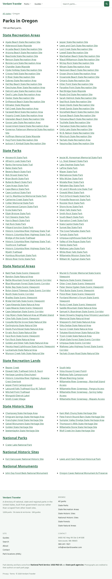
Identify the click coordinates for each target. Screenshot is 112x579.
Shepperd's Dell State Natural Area (77, 321)
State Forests (64, 521)
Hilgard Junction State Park (19, 227)
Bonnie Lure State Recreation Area (23, 63)
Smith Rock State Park (71, 213)
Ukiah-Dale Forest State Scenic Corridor (80, 339)
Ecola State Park (13, 209)
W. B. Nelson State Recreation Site (77, 132)
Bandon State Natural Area (19, 276)
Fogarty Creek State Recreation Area (24, 115)
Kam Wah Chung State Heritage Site (78, 413)
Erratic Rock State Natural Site (20, 332)
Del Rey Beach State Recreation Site (23, 84)
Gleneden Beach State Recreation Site (24, 119)
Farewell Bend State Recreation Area (24, 111)
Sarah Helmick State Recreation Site (78, 98)
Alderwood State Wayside (18, 45)
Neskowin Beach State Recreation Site (79, 70)
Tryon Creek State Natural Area (76, 335)
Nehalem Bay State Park (72, 185)
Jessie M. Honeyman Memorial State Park (81, 157)
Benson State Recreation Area (20, 59)
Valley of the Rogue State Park (75, 241)
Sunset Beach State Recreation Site (77, 115)
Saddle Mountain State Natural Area (78, 307)
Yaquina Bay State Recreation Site (77, 143)
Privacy (6, 573)
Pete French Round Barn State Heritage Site (82, 416)
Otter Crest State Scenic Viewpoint (77, 283)
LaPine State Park (69, 168)
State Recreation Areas (21, 35)
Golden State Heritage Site (19, 427)
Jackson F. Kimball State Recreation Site (25, 143)
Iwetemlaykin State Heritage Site (22, 430)
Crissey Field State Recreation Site (22, 73)
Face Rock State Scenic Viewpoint (22, 335)
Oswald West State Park (72, 192)
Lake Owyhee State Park (72, 164)
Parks (26, 3)
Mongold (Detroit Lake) (17, 395)
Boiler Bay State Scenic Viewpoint (22, 287)
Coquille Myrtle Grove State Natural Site (25, 321)
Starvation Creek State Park (74, 220)
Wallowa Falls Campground (74, 374)
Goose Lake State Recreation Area (22, 122)
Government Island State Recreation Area (26, 125)
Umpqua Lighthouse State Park (76, 237)
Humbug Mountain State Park (20, 255)
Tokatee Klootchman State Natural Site (79, 332)
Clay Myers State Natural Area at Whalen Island (29, 315)
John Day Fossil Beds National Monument (26, 473)
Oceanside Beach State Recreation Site (79, 76)
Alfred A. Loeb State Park (18, 161)
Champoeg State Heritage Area (21, 413)
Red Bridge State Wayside (73, 91)
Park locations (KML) (12, 554)
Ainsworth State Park (16, 157)
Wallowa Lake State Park (72, 248)
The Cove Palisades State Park (75, 230)
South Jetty (65, 367)
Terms (12, 573)
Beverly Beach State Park (18, 171)
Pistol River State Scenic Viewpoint (77, 294)
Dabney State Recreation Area (20, 80)
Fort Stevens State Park (17, 217)
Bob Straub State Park (16, 174)
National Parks (15, 438)
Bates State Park (13, 168)
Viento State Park (68, 244)
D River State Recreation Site (20, 76)
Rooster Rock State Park (72, 202)
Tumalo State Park (69, 234)
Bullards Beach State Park (18, 182)
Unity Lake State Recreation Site (76, 129)
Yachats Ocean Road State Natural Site (79, 353)
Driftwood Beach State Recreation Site (25, 101)
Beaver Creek (12, 367)
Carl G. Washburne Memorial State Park (26, 196)
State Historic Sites (18, 406)
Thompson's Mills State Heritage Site (79, 423)
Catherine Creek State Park (19, 199)
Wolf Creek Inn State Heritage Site (77, 430)
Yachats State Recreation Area (75, 139)
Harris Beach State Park (17, 220)
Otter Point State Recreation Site (76, 84)
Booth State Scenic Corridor (19, 294)
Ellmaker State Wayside (17, 104)
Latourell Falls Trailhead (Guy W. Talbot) (25, 388)
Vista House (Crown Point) (73, 371)
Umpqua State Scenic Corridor (75, 342)
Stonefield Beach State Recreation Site (79, 111)
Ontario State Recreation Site (75, 80)
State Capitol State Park (72, 223)
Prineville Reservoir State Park (75, 199)
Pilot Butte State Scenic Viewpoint (77, 290)
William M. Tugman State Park (75, 258)
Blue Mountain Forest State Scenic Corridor (27, 283)
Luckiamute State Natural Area (21, 349)
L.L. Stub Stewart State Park (74, 161)
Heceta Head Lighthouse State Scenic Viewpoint (30, 346)
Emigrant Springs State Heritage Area (24, 416)
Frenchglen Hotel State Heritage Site (24, 420)
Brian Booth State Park (17, 178)
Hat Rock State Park (15, 223)
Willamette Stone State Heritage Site (78, 427)
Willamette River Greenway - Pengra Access (82, 388)
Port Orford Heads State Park (75, 196)
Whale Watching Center (72, 378)
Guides (38, 3)
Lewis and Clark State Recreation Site (79, 45)
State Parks (12, 150)
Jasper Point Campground (18, 385)
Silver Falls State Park (70, 209)
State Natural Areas (19, 266)
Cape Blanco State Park (17, 189)
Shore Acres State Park (71, 206)
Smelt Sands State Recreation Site (77, 108)
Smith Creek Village (15, 398)
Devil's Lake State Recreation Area (22, 94)
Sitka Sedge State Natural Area (75, 325)
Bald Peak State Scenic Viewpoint (22, 272)
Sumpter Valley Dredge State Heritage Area (82, 420)
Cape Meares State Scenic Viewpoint (24, 307)
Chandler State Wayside (17, 66)
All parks (62, 501)
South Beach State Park (72, 217)
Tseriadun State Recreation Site (76, 125)
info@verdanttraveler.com (70, 547)
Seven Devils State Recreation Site (77, 104)
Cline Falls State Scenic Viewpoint (22, 318)
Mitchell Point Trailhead (17, 392)
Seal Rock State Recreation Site (75, 101)
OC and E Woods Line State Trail (76, 189)
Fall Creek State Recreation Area (21, 108)
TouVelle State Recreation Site (75, 122)
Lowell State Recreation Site (74, 52)
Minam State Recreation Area (75, 66)
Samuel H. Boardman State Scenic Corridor (82, 311)
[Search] (106, 4)
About (5, 545)
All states (7, 13)
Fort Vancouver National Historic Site (24, 459)
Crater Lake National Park (18, 444)
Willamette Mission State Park (75, 255)
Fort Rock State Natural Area (20, 339)
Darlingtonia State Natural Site (21, 325)
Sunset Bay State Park (71, 227)
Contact (6, 549)
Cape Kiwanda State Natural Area (22, 304)
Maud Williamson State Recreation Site (79, 59)
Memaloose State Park (71, 174)
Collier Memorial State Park (19, 202)
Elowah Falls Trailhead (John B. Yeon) (24, 371)
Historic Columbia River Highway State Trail (27, 230)
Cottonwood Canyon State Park (21, 206)
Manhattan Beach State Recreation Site (80, 56)
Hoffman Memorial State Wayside (22, 136)
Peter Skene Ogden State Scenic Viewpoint (82, 287)
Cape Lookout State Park (18, 192)
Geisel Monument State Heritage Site (24, 423)
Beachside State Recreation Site (21, 56)
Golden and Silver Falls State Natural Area (26, 342)
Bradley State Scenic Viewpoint (21, 297)
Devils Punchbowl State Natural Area (24, 328)
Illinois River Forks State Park (20, 258)
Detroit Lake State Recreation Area (23, 91)
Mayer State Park (68, 171)
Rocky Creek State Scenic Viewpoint (78, 304)
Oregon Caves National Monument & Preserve (83, 473)
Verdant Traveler (12, 3)
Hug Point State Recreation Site (21, 139)
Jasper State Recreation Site (74, 42)
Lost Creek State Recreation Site (76, 49)
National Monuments (20, 466)
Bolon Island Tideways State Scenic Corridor (28, 290)
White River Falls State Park (74, 251)
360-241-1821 (64, 544)
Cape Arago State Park (17, 185)
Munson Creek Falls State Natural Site (24, 353)
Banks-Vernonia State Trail (19, 164)
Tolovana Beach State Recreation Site (79, 119)
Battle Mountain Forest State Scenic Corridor (28, 280)
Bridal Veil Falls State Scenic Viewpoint (25, 300)
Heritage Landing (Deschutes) (20, 374)
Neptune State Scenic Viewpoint (76, 280)
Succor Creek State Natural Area (76, 328)
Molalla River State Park (72, 182)
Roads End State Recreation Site (76, 94)
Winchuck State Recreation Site (76, 136)
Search (6, 541)
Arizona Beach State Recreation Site (23, 52)
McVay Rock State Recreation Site (77, 63)
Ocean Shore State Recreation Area (78, 73)
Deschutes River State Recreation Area (25, 87)
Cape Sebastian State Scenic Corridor (24, 311)
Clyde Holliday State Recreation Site (23, 70)
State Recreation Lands (21, 360)
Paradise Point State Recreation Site (78, 87)
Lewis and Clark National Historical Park (80, 459)
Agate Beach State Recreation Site (22, 42)
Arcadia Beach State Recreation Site (23, 49)
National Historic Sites (21, 452)
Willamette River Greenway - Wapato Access (82, 398)
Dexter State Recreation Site (19, 98)
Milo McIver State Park (71, 178)
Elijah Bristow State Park (18, 213)
